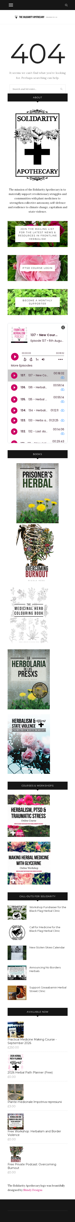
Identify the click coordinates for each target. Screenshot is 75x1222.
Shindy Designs (32, 1190)
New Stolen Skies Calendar (47, 947)
